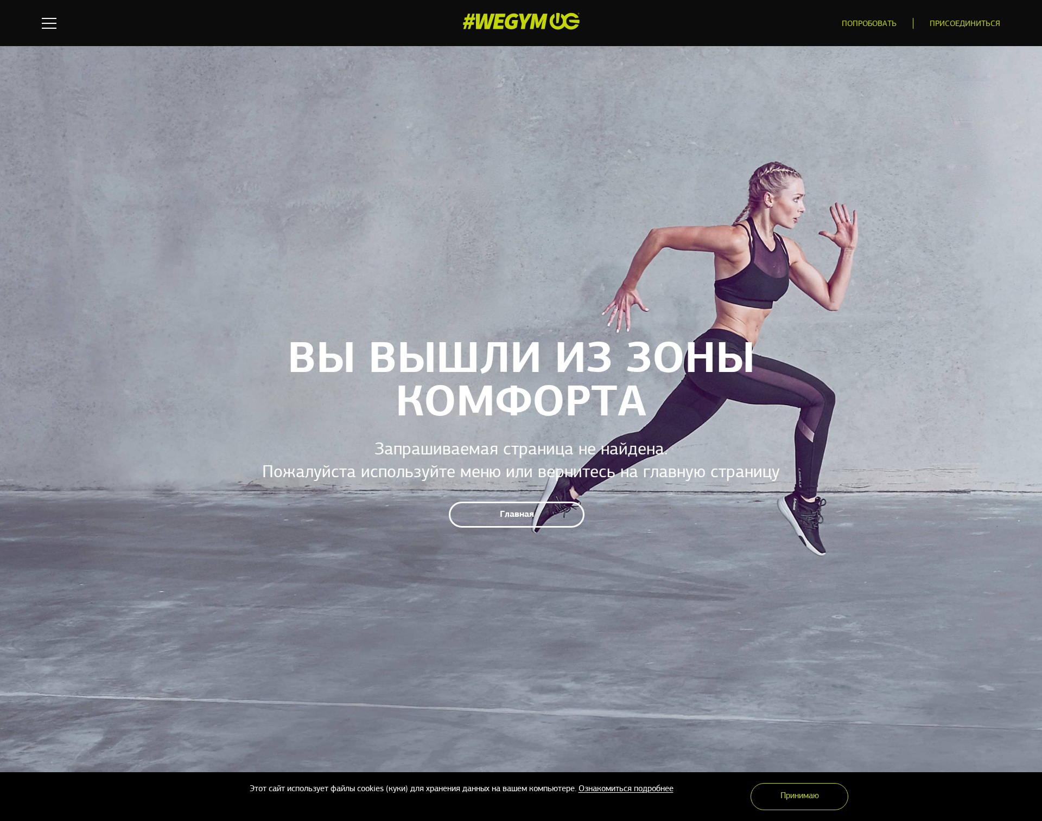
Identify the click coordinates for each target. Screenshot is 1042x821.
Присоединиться (965, 24)
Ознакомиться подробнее (626, 789)
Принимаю (799, 796)
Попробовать (869, 24)
